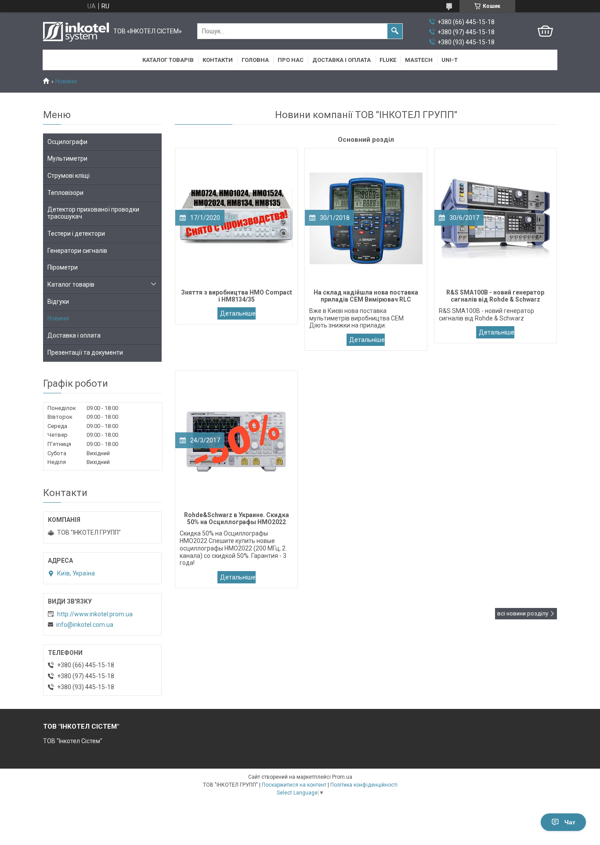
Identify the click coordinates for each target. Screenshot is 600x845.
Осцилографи (67, 141)
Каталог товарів (168, 60)
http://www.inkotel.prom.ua (95, 614)
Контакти (217, 60)
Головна (255, 60)
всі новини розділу (522, 613)
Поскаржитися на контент (294, 785)
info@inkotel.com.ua (84, 624)
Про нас (291, 60)
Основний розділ (366, 140)
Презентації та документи (85, 352)
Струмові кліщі (68, 175)
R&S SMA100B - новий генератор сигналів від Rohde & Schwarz (495, 332)
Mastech (419, 60)
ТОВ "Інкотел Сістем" (72, 740)
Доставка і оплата (341, 60)
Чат (569, 822)
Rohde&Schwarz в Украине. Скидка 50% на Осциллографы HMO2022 (236, 577)
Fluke (388, 60)
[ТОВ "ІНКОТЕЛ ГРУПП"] (76, 31)
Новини (58, 318)
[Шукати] (394, 31)
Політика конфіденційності (364, 785)
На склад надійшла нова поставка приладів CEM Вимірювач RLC (366, 340)
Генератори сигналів (77, 250)
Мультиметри (67, 158)
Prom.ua (342, 777)
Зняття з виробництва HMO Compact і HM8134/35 (236, 313)
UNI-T (449, 60)
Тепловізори (65, 192)
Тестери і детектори (76, 233)
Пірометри (62, 267)
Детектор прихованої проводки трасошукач (93, 213)
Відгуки (58, 301)
